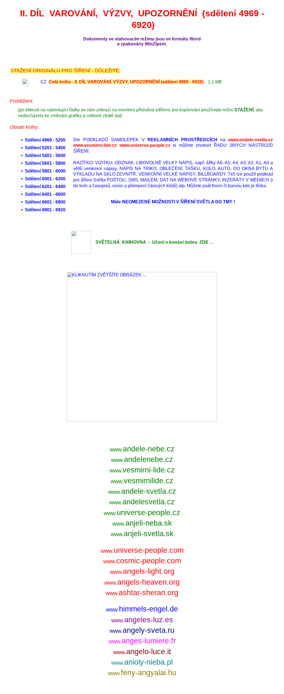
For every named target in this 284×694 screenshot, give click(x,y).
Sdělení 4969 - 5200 (45, 140)
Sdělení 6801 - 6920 (45, 209)
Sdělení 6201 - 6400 (45, 186)
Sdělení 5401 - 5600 (45, 155)
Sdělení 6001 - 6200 (45, 178)
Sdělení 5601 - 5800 (45, 163)
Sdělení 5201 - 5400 (45, 147)
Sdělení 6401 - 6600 (45, 194)
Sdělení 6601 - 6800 (45, 202)
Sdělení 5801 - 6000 (45, 171)
